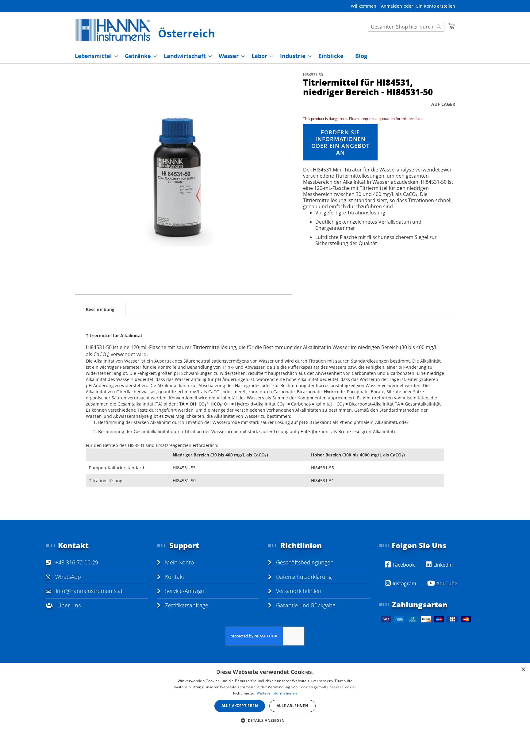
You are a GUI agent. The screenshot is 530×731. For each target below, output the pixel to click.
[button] (265, 720)
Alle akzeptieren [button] (239, 705)
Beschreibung (100, 309)
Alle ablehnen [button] (292, 705)
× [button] (523, 669)
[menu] (265, 56)
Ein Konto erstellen (435, 6)
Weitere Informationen (276, 693)
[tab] (100, 309)
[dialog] (265, 697)
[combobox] (406, 27)
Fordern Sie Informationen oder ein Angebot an (340, 142)
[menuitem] (94, 56)
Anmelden (391, 6)
